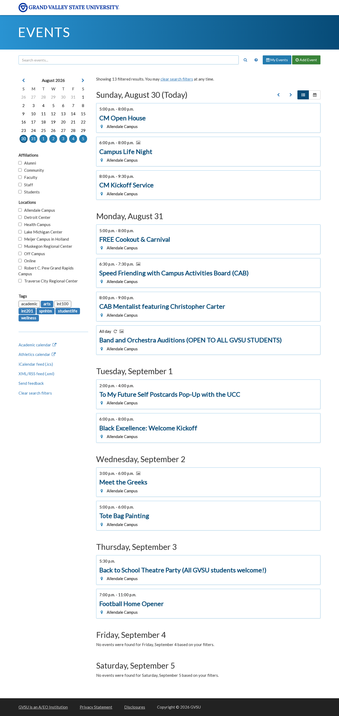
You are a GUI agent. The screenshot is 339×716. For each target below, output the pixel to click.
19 (53, 122)
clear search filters (176, 79)
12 (53, 113)
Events (44, 32)
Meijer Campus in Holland (45, 239)
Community (33, 170)
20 (63, 122)
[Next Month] (83, 80)
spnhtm (45, 310)
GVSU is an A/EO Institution (43, 707)
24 (33, 130)
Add (308, 60)
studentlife (67, 310)
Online (29, 260)
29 (53, 97)
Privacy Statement (96, 707)
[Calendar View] (314, 94)
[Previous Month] (24, 80)
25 (43, 130)
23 (23, 130)
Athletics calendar (35, 354)
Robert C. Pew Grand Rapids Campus (46, 271)
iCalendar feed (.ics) (36, 364)
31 (73, 97)
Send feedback (31, 383)
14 (73, 113)
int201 (27, 310)
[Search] (245, 59)
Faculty (29, 177)
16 (23, 122)
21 (73, 122)
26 (23, 97)
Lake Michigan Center (42, 231)
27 (33, 97)
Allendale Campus (38, 210)
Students (31, 191)
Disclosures (134, 707)
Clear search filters (35, 393)
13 (63, 113)
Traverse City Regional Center (50, 281)
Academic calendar (35, 344)
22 (83, 122)
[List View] (303, 94)
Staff (27, 184)
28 (43, 97)
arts (47, 303)
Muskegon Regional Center (47, 246)
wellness (28, 317)
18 (43, 122)
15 (83, 113)
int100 (63, 303)
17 (33, 122)
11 (43, 113)
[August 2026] (278, 94)
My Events (279, 60)
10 (33, 113)
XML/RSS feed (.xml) (36, 373)
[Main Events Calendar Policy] (256, 59)
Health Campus (36, 224)
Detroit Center (36, 217)
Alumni (29, 163)
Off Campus (33, 253)
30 (63, 97)
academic (29, 303)
